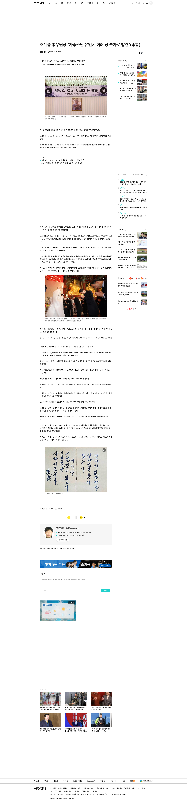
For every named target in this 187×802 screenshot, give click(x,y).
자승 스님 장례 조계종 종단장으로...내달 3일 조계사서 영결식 (61, 163)
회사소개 (36, 781)
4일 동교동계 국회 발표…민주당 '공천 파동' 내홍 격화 (50, 730)
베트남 (145, 278)
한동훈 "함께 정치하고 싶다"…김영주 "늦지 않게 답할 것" (101, 709)
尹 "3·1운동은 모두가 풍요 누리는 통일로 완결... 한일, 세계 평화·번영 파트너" (75, 730)
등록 (105, 590)
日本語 (138, 3)
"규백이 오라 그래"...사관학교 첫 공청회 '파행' (71, 535)
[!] (146, 60)
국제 (97, 3)
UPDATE (142, 174)
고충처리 (113, 781)
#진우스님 (60, 509)
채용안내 (55, 781)
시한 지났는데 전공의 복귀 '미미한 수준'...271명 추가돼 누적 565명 (50, 709)
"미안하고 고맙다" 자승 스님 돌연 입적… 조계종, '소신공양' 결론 (62, 160)
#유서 (43, 509)
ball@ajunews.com (72, 528)
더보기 (127, 309)
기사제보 (65, 781)
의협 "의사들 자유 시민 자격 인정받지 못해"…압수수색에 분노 (101, 730)
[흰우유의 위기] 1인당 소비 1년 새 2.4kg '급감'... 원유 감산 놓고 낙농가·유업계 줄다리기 (133, 200)
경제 (75, 3)
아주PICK (121, 230)
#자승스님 (51, 509)
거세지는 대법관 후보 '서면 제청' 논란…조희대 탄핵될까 (133, 217)
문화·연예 (112, 3)
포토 (104, 3)
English (133, 3)
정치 (82, 3)
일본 (139, 278)
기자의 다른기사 (63, 540)
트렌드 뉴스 (122, 61)
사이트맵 (123, 781)
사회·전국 (90, 3)
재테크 (69, 3)
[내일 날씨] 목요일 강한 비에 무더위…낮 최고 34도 (133, 208)
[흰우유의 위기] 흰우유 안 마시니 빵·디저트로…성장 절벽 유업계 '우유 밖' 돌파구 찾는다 (133, 192)
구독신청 (46, 781)
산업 (61, 3)
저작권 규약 (103, 781)
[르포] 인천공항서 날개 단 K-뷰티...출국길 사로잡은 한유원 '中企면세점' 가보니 (133, 183)
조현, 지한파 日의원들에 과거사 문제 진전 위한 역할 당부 (74, 532)
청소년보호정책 (91, 781)
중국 (50, 3)
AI (56, 3)
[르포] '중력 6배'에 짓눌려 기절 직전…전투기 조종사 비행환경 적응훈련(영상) (75, 709)
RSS (131, 781)
